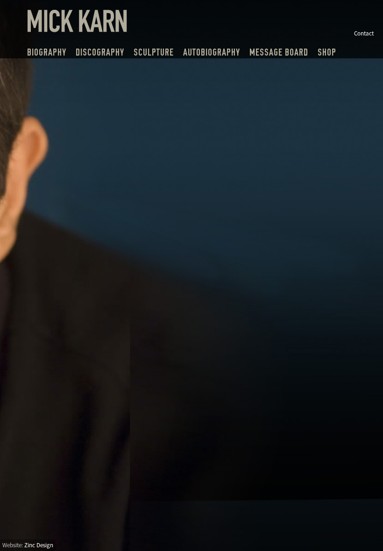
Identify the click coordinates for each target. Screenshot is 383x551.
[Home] (77, 29)
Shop (327, 52)
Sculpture (154, 52)
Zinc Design (38, 545)
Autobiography (211, 52)
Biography (46, 52)
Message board (278, 52)
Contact (364, 33)
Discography (100, 52)
